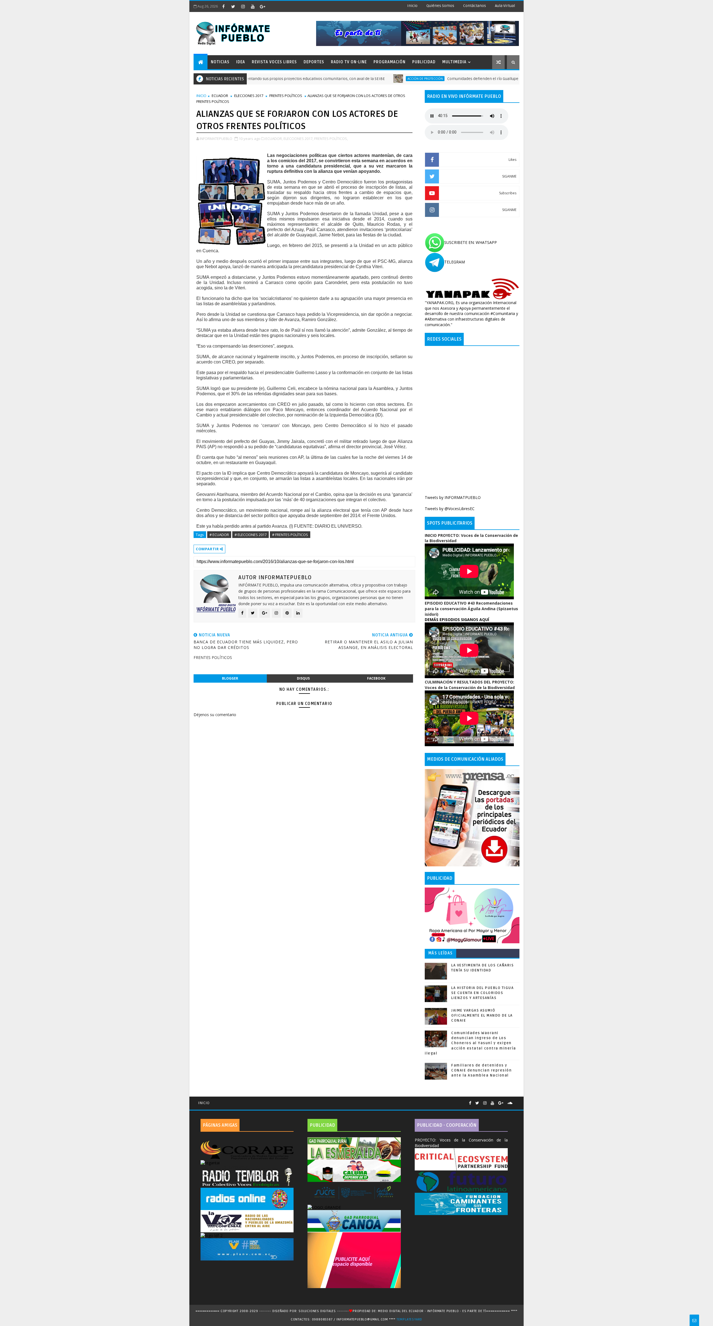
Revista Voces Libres (274, 62)
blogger (230, 678)
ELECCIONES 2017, (298, 138)
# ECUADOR (219, 534)
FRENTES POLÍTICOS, (331, 138)
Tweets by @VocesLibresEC (450, 508)
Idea (240, 62)
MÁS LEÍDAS (440, 953)
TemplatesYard (409, 1319)
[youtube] (252, 6)
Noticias (220, 62)
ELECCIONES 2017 (248, 95)
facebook (376, 678)
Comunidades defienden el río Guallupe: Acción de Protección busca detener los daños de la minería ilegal (488, 78)
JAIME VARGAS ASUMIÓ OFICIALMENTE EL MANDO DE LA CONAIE (482, 1015)
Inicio (412, 5)
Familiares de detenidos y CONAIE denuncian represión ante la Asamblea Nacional (481, 1070)
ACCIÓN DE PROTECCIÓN (371, 79)
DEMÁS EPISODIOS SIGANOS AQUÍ (457, 619)
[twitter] (233, 6)
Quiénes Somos (440, 5)
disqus (303, 678)
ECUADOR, (274, 138)
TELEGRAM (454, 262)
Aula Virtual (505, 5)
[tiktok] (272, 6)
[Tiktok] (516, 1101)
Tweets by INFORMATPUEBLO (453, 497)
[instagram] (243, 6)
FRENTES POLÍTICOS (285, 95)
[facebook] (223, 6)
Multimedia (454, 62)
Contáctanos (474, 5)
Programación (389, 62)
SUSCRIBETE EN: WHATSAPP (470, 242)
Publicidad (424, 62)
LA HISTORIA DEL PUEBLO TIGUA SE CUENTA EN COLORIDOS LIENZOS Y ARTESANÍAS (482, 993)
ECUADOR (220, 95)
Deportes (314, 62)
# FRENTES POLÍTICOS (290, 534)
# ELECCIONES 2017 (251, 534)
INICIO (201, 95)
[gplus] (262, 6)
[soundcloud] (510, 1103)
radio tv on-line (349, 62)
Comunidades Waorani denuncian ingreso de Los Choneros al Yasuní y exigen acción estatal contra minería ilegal (470, 1043)
